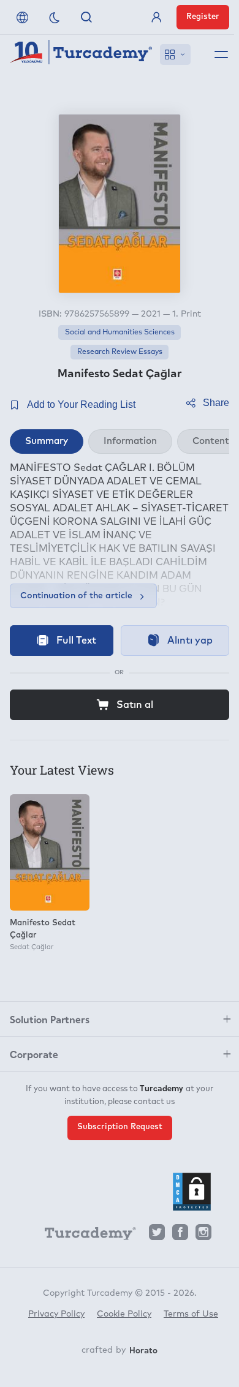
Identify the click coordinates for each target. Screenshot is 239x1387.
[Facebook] (180, 1235)
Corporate (34, 1054)
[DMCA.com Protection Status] (191, 1191)
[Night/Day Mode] (54, 17)
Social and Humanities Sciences (120, 332)
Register (202, 17)
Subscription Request (119, 1127)
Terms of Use (191, 1314)
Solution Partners (49, 1019)
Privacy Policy (56, 1314)
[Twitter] (157, 1235)
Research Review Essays (119, 352)
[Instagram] (203, 1235)
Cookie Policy (124, 1314)
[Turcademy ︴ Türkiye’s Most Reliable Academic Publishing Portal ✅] (81, 54)
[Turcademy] (85, 1235)
